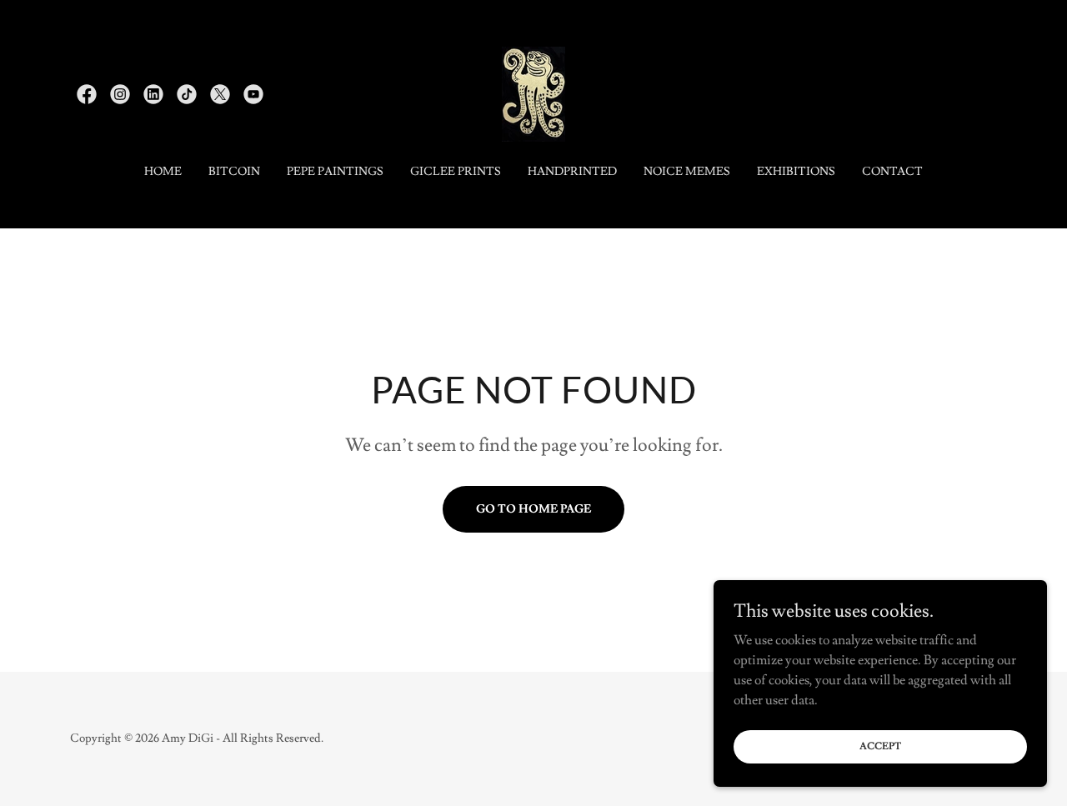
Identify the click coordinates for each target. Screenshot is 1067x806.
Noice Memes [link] (687, 171)
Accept (880, 746)
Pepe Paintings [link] (335, 171)
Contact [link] (892, 171)
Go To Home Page (533, 509)
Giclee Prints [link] (455, 171)
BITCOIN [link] (234, 171)
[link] (86, 94)
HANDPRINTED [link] (572, 171)
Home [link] (163, 171)
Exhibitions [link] (796, 171)
